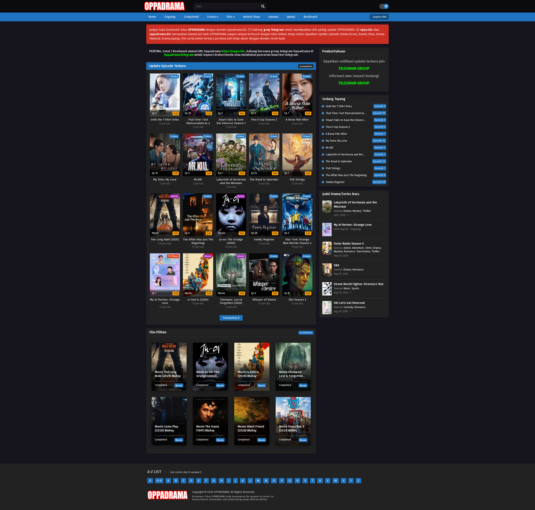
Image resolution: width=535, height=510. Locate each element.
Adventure (358, 247)
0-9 (159, 480)
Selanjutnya (230, 317)
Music (347, 288)
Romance (349, 251)
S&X (336, 265)
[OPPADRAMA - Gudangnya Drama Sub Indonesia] (164, 9)
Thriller (367, 210)
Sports (355, 288)
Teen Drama (363, 251)
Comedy (348, 307)
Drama (347, 210)
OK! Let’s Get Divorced (349, 303)
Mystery (357, 210)
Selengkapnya (305, 66)
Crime (368, 247)
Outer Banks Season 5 (349, 243)
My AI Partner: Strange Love (353, 225)
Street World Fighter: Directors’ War (359, 284)
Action (347, 247)
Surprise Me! (379, 16)
